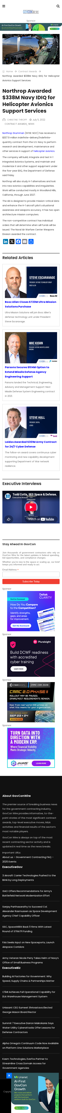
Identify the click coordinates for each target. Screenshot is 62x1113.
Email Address (10, 569)
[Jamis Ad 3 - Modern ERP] (31, 748)
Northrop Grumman (13, 133)
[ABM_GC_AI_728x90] (31, 27)
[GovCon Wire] (30, 12)
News (31, 124)
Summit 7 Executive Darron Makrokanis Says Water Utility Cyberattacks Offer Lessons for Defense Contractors (28, 1027)
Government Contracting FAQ (34, 857)
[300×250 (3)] (31, 657)
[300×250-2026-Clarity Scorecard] (31, 611)
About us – (9, 857)
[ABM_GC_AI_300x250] (34, 1093)
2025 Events (9, 861)
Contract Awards (27, 71)
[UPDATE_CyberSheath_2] (31, 702)
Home (9, 71)
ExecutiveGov (12, 867)
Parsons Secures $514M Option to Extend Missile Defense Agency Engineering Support (27, 371)
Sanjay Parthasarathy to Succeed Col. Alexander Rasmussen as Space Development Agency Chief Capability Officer (29, 911)
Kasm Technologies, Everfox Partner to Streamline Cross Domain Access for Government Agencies (25, 1063)
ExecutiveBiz (11, 968)
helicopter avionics (44, 151)
